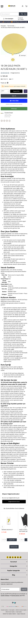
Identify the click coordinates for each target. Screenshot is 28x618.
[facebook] (2, 121)
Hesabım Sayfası (4, 610)
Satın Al (14, 96)
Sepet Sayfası (19, 611)
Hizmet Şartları (15, 595)
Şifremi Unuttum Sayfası (21, 610)
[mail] (18, 557)
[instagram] (10, 557)
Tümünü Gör (14, 547)
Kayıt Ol (24, 589)
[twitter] (4, 121)
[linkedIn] (7, 121)
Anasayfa (3, 26)
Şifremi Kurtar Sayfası (10, 611)
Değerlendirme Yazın (14, 501)
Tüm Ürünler (10, 26)
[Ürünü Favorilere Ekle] (25, 91)
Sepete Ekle (16, 91)
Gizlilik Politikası (5, 595)
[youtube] (15, 557)
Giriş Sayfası (11, 610)
